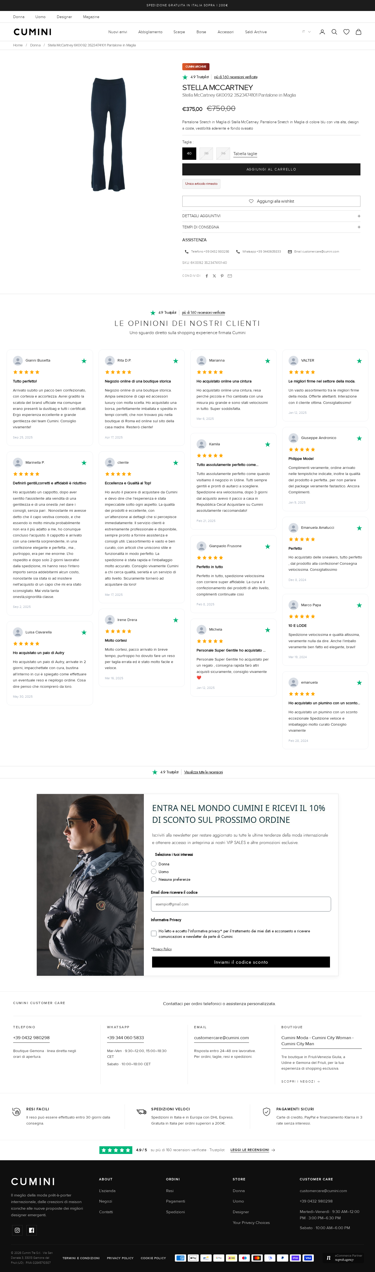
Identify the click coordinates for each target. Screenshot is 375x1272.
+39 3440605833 (269, 251)
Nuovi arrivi (117, 32)
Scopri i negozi (298, 1081)
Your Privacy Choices (251, 1222)
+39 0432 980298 (216, 251)
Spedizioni (175, 1212)
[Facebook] (31, 1230)
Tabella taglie (245, 153)
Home (18, 45)
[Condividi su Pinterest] (222, 276)
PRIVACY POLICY (120, 1258)
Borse (201, 32)
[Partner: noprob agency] (343, 1258)
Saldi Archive (256, 32)
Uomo (40, 17)
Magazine (91, 17)
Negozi (105, 1201)
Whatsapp (249, 251)
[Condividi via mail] (230, 276)
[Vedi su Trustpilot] (84, 361)
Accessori (226, 32)
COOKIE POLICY (153, 1258)
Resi (169, 1190)
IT (303, 31)
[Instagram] (17, 1230)
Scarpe (179, 32)
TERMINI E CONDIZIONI (81, 1258)
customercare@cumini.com (320, 251)
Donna (18, 17)
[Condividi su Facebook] (207, 276)
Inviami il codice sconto (241, 962)
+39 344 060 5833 (125, 1038)
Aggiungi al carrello (271, 169)
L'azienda (107, 1190)
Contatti (106, 1212)
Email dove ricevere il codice (174, 892)
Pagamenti (175, 1201)
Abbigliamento (150, 32)
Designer (64, 17)
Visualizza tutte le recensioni (203, 772)
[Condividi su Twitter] (214, 276)
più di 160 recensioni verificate (235, 77)
